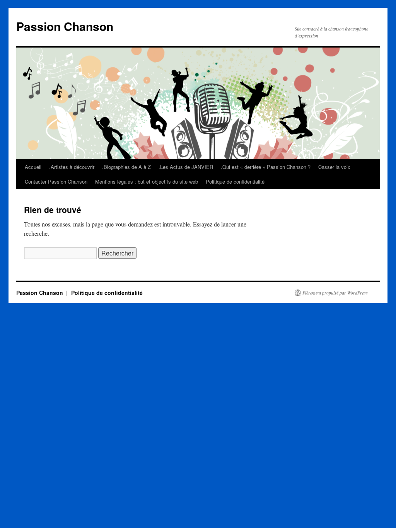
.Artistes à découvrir (71, 166)
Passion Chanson (64, 26)
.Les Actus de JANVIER (186, 166)
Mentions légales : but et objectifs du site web (146, 181)
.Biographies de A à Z (126, 166)
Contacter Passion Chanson (56, 181)
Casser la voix (334, 166)
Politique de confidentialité (235, 181)
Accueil (33, 166)
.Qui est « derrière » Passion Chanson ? (266, 166)
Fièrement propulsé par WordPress (335, 293)
